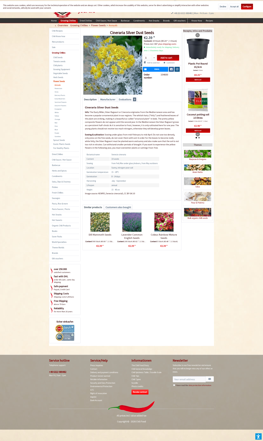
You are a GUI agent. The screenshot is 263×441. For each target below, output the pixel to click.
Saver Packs (57, 236)
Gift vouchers (57, 258)
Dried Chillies (57, 154)
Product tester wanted (100, 376)
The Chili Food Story (140, 365)
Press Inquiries (96, 365)
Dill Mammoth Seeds (100, 234)
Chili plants (58, 65)
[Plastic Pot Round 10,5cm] (198, 49)
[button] (258, 436)
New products (58, 41)
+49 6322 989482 (57, 372)
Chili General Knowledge (142, 369)
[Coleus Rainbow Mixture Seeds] (163, 222)
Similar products (93, 207)
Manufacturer (107, 99)
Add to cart (166, 57)
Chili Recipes (57, 30)
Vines (56, 92)
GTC (92, 390)
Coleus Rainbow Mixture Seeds (164, 236)
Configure (247, 6)
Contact (93, 369)
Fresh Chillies (57, 192)
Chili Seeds (58, 57)
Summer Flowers (60, 102)
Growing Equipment (61, 69)
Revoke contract (140, 392)
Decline (223, 6)
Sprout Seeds (59, 140)
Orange (57, 119)
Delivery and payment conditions (104, 372)
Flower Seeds (59, 81)
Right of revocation (98, 393)
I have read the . (194, 385)
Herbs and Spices (59, 170)
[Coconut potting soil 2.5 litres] (198, 100)
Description (90, 99)
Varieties (58, 136)
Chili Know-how (58, 36)
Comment (170, 62)
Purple (57, 133)
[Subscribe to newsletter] (210, 379)
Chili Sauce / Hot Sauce (62, 159)
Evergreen (58, 109)
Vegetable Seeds (60, 73)
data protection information (199, 385)
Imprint (93, 397)
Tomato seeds (59, 61)
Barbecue (56, 165)
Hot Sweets (57, 220)
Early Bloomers (60, 99)
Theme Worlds (58, 247)
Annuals (58, 85)
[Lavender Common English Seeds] (131, 222)
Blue (56, 130)
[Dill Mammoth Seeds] (100, 222)
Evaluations (127, 99)
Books (54, 231)
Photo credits (137, 386)
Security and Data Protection (102, 383)
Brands (55, 253)
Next (198, 134)
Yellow (57, 116)
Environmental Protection (101, 386)
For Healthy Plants (61, 148)
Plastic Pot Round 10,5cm (198, 65)
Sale (53, 47)
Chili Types (136, 379)
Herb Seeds (58, 77)
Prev (197, 35)
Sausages (56, 198)
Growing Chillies (58, 52)
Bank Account (96, 400)
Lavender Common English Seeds (131, 236)
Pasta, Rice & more (60, 203)
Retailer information (98, 379)
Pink (56, 126)
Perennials (58, 88)
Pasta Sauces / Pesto (61, 209)
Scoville (135, 383)
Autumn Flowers (60, 106)
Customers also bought (118, 207)
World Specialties (59, 242)
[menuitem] (54, 20)
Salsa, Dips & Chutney (61, 181)
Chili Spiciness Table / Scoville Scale (146, 372)
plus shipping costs (167, 44)
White (57, 112)
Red (56, 123)
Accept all (234, 6)
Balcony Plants (60, 95)
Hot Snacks (57, 214)
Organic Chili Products (61, 225)
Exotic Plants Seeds (61, 144)
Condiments (57, 176)
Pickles (55, 187)
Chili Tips (135, 376)
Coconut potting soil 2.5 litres (198, 116)
